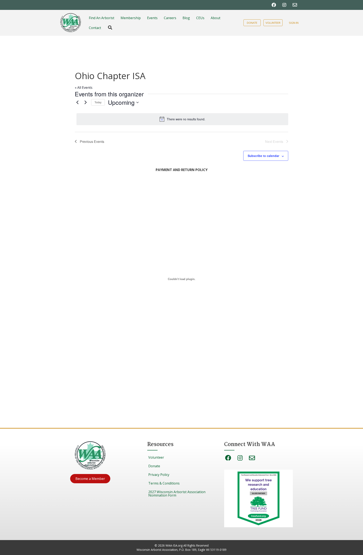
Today (98, 102)
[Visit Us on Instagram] (284, 5)
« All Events (83, 87)
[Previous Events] (77, 102)
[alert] (182, 119)
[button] (90, 478)
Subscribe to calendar (263, 156)
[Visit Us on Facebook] (274, 5)
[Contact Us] (295, 5)
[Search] (108, 27)
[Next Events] (85, 102)
